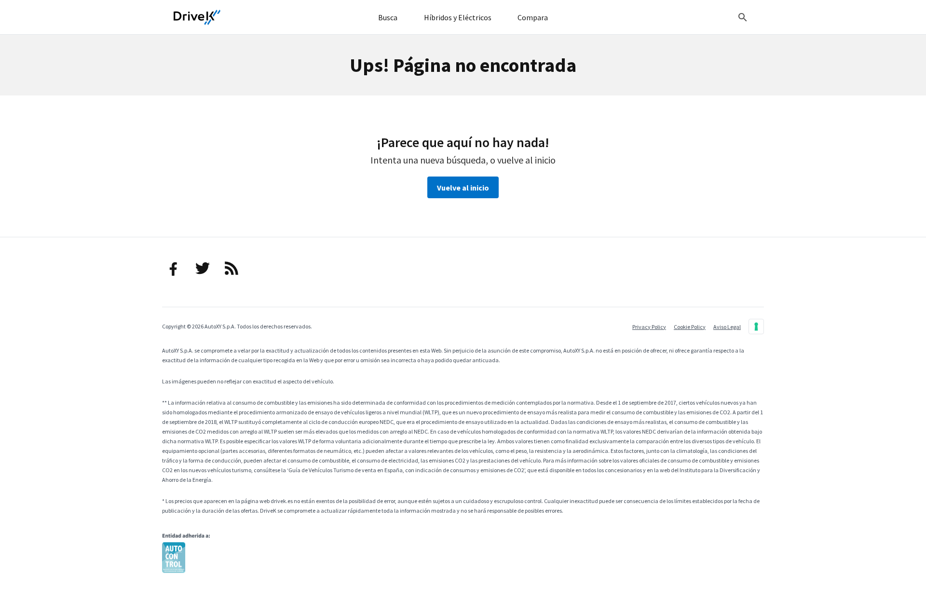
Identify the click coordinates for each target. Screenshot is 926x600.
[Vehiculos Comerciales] (197, 17)
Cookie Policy (690, 326)
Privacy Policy (649, 326)
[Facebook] (173, 268)
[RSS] (231, 268)
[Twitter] (202, 268)
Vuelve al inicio (463, 187)
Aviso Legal (727, 326)
